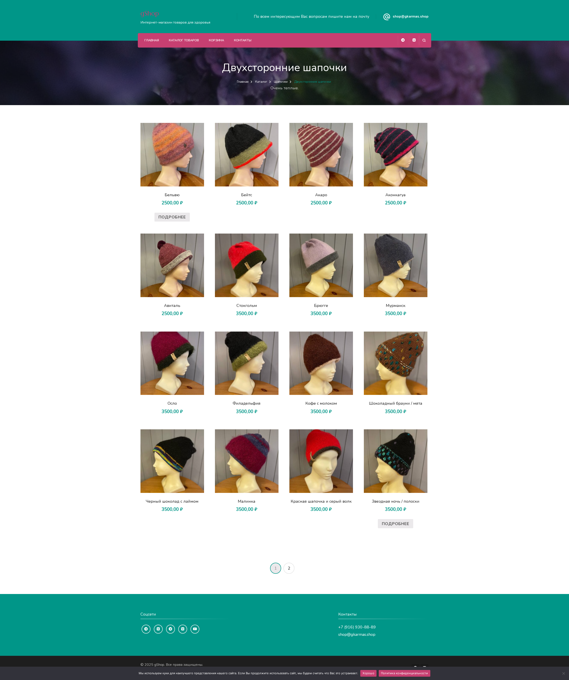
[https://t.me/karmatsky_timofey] (170, 629)
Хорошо (368, 673)
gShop (149, 13)
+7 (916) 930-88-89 (357, 627)
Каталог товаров (184, 40)
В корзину (246, 159)
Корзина (216, 40)
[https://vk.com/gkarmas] (158, 629)
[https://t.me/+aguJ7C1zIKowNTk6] (146, 629)
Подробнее (172, 217)
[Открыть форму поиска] (424, 40)
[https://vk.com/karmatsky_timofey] (182, 629)
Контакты (242, 40)
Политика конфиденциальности (404, 673)
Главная (151, 40)
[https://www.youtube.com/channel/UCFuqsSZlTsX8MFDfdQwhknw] (194, 629)
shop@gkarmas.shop (411, 16)
